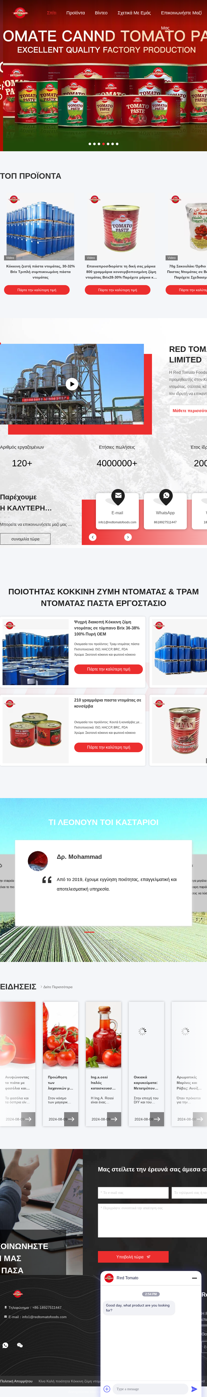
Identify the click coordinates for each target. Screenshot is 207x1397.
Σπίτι (51, 12)
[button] (89, 932)
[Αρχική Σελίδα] (20, 13)
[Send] (194, 1388)
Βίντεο (101, 12)
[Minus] (194, 1278)
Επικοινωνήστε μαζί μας (181, 15)
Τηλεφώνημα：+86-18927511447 (35, 1307)
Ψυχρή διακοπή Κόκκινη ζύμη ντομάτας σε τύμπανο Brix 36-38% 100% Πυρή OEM (107, 628)
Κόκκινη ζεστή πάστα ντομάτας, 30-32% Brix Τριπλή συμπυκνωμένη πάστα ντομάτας (40, 271)
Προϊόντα (75, 12)
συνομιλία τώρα (25, 539)
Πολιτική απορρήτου (16, 1381)
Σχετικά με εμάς (134, 12)
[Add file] (107, 1388)
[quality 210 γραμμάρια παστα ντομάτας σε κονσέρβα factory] (36, 730)
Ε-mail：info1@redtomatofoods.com (37, 1317)
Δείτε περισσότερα (57, 987)
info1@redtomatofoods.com (117, 522)
